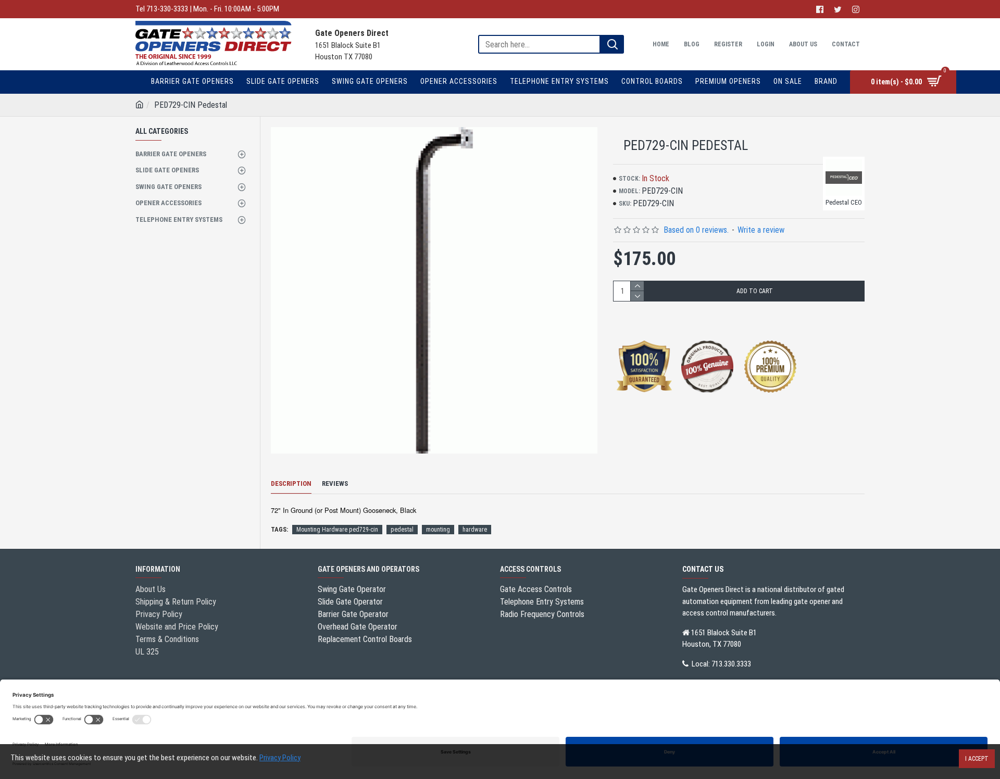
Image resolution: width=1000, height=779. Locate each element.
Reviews (335, 483)
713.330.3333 (731, 664)
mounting (438, 529)
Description (291, 483)
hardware (475, 529)
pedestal (402, 529)
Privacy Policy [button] (280, 757)
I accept (977, 758)
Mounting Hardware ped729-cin (337, 529)
